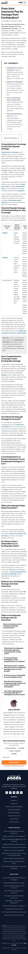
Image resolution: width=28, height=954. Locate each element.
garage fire (20, 190)
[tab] (14, 634)
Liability (4, 233)
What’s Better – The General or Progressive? (14, 902)
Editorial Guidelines (14, 812)
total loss (20, 435)
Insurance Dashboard (14, 809)
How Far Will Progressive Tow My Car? (14, 906)
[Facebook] (6, 792)
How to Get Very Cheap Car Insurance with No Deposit (14, 867)
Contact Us (14, 803)
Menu (21, 2)
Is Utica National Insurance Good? (14, 915)
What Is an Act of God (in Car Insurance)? (14, 847)
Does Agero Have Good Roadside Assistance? (14, 897)
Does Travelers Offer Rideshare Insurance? (14, 912)
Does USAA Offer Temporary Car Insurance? (14, 892)
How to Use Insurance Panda (14, 806)
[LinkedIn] (14, 792)
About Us (14, 800)
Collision (5, 257)
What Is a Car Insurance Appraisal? (14, 850)
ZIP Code (14, 754)
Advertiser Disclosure (14, 816)
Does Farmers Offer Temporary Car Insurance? (14, 887)
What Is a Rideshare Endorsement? (14, 858)
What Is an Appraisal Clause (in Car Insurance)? (14, 832)
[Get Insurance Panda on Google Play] (21, 792)
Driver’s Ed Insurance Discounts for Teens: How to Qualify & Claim (14, 854)
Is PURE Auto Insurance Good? (14, 909)
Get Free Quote (14, 762)
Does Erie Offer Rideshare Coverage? (14, 883)
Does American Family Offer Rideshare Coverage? (14, 879)
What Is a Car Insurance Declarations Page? (14, 862)
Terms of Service (14, 822)
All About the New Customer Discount (14, 844)
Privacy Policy (14, 819)
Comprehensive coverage (9, 152)
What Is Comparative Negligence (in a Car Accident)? (14, 840)
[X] (10, 792)
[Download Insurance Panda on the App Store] (17, 792)
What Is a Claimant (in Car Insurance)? (14, 836)
